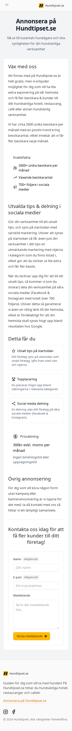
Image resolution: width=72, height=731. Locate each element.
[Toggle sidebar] (7, 5)
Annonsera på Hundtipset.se (24, 700)
